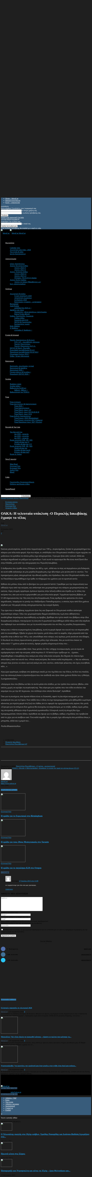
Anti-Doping (14, 306)
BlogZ (12, 472)
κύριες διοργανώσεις (17, 264)
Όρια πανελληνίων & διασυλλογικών (23, 404)
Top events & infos (16, 252)
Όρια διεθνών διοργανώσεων (20, 416)
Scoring (8, 379)
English (8, 1110)
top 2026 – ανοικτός (21, 434)
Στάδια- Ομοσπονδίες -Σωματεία (21, 316)
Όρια (7, 397)
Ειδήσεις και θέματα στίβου (20, 484)
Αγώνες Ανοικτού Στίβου (19, 272)
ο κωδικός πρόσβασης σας (31, 213)
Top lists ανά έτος (16, 432)
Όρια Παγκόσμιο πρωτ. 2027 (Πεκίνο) (28, 422)
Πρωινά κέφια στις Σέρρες (13, 1154)
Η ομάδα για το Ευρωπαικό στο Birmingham (22, 816)
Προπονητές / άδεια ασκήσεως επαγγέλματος (30, 312)
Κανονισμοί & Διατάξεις (18, 368)
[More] (55, 755)
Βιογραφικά (14, 304)
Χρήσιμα (8, 289)
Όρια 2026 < (18, 406)
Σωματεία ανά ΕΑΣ (21, 320)
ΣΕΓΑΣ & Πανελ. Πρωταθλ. (20, 348)
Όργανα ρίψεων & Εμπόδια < (20, 372)
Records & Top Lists (12, 427)
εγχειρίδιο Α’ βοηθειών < (23, 330)
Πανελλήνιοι (23, 498)
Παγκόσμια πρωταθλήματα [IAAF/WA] (24, 352)
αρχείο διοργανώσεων (18, 254)
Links (7, 477)
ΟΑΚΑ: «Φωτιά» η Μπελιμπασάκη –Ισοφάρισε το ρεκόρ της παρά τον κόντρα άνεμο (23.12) (45, 768)
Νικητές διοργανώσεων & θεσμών (22, 340)
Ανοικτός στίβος (11, 508)
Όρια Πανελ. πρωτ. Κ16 (23, 414)
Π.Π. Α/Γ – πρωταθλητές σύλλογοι (26, 342)
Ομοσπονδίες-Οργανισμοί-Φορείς (22, 482)
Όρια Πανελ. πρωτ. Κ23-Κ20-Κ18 (26, 412)
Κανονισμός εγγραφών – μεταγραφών (27, 302)
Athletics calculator (12, 1104)
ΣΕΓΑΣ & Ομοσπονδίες (23, 322)
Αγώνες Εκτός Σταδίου (18, 280)
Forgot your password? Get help (12, 217)
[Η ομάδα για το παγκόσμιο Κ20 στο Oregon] (13, 861)
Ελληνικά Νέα (15, 466)
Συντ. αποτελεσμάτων (18, 284)
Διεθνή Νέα (14, 470)
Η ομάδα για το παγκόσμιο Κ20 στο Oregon (21, 868)
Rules (7, 1100)
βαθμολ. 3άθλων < (21, 390)
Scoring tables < (15, 386)
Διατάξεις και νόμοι (17, 310)
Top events (9, 1102)
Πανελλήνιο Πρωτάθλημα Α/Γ (16, 744)
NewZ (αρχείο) (10, 459)
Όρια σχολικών (15, 402)
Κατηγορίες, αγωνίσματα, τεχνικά (22, 366)
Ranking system (15, 384)
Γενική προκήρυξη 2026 (23, 296)
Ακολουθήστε (86, 954)
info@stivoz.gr (16, 1092)
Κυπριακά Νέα (15, 468)
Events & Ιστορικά (12, 335)
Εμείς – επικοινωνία (12, 203)
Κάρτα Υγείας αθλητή (22, 314)
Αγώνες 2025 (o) (20, 276)
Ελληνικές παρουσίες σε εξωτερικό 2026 (16, 1008)
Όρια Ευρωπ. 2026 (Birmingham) (26, 418)
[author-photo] (6, 779)
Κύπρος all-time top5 (21, 452)
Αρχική (3, 498)
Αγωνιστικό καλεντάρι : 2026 (20, 250)
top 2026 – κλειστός (21, 436)
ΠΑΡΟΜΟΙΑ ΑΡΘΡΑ (9, 790)
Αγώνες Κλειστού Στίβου (19, 266)
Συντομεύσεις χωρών (22, 324)
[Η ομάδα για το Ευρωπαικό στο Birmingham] (13, 810)
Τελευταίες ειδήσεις (8, 1000)
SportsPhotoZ (10, 489)
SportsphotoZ (10, 1106)
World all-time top (20, 448)
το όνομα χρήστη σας (29, 211)
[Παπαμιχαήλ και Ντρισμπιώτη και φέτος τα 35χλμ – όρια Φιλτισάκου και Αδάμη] (6, 1166)
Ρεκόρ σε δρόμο (16, 454)
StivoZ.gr (4, 525)
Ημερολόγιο (9, 243)
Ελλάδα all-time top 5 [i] (23, 444)
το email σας (26, 224)
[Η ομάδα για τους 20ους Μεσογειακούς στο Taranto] (13, 835)
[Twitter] (30, 755)
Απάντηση (9, 889)
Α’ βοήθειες (14, 328)
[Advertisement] (27, 537)
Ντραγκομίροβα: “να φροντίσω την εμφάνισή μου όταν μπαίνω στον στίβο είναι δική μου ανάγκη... (38, 1066)
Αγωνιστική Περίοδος (18, 294)
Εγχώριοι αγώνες (13, 498)
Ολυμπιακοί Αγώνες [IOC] (19, 354)
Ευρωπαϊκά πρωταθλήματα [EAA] (22, 350)
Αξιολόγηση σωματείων (23, 298)
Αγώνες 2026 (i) (20, 268)
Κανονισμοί (9, 361)
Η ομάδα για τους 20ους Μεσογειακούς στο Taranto (25, 842)
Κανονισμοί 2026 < (17, 370)
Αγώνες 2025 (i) (20, 270)
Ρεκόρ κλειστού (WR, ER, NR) (21, 440)
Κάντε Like (87, 949)
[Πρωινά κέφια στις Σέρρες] (6, 1149)
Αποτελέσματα (10, 259)
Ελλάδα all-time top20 (22, 450)
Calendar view (15, 248)
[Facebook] (22, 755)
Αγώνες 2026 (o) (20, 274)
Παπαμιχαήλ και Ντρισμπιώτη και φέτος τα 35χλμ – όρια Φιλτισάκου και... (35, 1170)
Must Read (14, 464)
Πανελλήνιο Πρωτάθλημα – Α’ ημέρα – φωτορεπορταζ (35, 766)
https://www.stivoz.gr (8, 783)
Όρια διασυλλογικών (21, 408)
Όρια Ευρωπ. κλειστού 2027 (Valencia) (28, 420)
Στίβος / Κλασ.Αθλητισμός (19, 356)
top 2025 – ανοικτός (21, 438)
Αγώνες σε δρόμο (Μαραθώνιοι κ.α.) (27, 282)
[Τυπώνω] (47, 755)
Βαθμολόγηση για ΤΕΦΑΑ (19, 392)
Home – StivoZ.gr (11, 198)
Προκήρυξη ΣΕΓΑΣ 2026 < (20, 374)
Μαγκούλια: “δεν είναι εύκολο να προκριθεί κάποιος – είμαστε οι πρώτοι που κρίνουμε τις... (36, 1037)
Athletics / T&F (10, 1098)
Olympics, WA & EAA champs (25, 278)
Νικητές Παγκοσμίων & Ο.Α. (25, 346)
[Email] (39, 755)
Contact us (9, 1108)
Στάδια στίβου (19, 318)
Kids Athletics (15, 326)
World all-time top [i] (21, 442)
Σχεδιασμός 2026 (20, 300)
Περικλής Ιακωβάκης (13, 742)
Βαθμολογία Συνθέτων (18, 388)
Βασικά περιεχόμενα (12, 201)
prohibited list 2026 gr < (22, 308)
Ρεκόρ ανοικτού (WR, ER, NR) (21, 446)
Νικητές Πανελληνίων (22, 344)
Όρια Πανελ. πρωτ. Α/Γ (22, 410)
